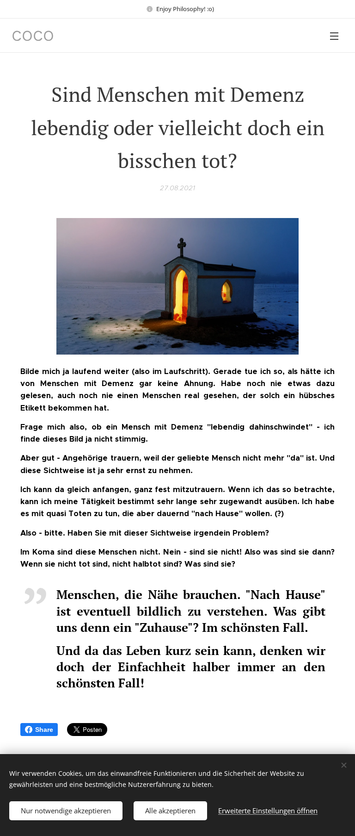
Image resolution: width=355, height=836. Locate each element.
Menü (334, 35)
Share (44, 729)
